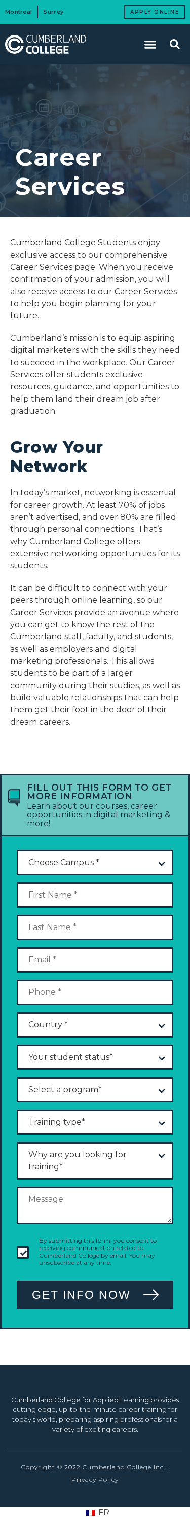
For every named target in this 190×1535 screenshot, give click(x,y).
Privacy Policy (95, 1479)
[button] (150, 44)
